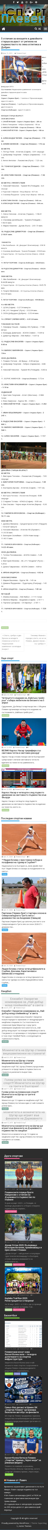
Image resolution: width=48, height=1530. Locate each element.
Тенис (4, 874)
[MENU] (45, 28)
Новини (17, 1374)
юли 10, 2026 (11, 1349)
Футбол (4, 930)
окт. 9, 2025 (7, 747)
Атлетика (5, 628)
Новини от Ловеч (17, 1480)
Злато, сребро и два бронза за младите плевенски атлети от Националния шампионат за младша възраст (11, 642)
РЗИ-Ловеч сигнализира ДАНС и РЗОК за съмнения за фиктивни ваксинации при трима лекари (22, 1498)
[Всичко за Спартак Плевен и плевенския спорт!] (3, 28)
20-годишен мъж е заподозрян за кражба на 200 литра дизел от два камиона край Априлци (22, 1507)
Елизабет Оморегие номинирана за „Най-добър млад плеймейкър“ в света (24, 1002)
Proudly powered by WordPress (15, 1523)
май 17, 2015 (8, 1089)
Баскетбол (9, 1374)
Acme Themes (25, 1526)
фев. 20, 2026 (8, 695)
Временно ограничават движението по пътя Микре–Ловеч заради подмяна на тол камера (24, 1489)
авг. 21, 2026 (8, 857)
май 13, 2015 (8, 1123)
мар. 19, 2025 (11, 1242)
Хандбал (5, 1041)
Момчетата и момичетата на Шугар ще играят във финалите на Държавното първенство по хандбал (24, 1117)
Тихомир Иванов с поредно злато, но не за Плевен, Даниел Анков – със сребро (36, 639)
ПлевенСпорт (21, 53)
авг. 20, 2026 (8, 966)
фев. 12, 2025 (11, 1295)
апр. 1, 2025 (10, 1189)
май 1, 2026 (10, 1455)
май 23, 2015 (8, 1057)
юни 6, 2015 (7, 1008)
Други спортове (11, 1211)
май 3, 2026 (10, 1404)
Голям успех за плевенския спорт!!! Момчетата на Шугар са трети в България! (24, 1083)
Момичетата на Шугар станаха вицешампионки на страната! (24, 1052)
